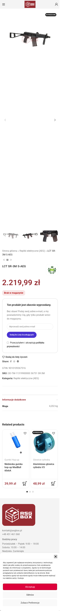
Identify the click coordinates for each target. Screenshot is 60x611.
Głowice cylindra (41, 459)
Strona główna (9, 250)
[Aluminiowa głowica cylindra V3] (44, 443)
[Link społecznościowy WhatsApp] (14, 361)
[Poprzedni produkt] (4, 260)
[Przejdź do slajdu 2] (30, 491)
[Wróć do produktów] (7, 260)
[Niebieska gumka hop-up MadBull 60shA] (15, 443)
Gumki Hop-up (12, 459)
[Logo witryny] (30, 4)
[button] (55, 556)
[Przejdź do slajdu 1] (27, 491)
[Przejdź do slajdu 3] (33, 491)
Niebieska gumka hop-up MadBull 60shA (14, 467)
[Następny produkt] (11, 260)
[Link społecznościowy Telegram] (18, 361)
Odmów (30, 595)
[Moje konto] (56, 4)
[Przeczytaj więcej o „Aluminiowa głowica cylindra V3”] (53, 483)
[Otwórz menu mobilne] (4, 4)
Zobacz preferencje (30, 602)
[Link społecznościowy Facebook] (11, 361)
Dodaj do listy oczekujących (22, 335)
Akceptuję (30, 587)
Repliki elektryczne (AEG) (32, 250)
